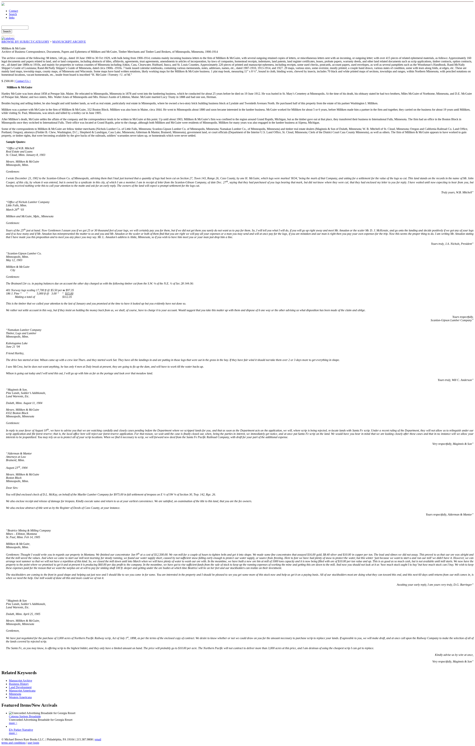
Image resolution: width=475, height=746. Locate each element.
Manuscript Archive (20, 680)
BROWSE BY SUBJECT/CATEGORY (25, 41)
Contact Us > (23, 81)
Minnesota (15, 694)
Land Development (20, 687)
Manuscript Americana (22, 690)
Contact (13, 10)
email (98, 739)
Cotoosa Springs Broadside (25, 716)
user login (33, 742)
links (11, 17)
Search (13, 14)
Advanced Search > (8, 35)
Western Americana (20, 697)
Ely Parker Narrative (21, 729)
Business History (19, 684)
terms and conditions (13, 742)
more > (13, 723)
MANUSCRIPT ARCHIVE (69, 41)
